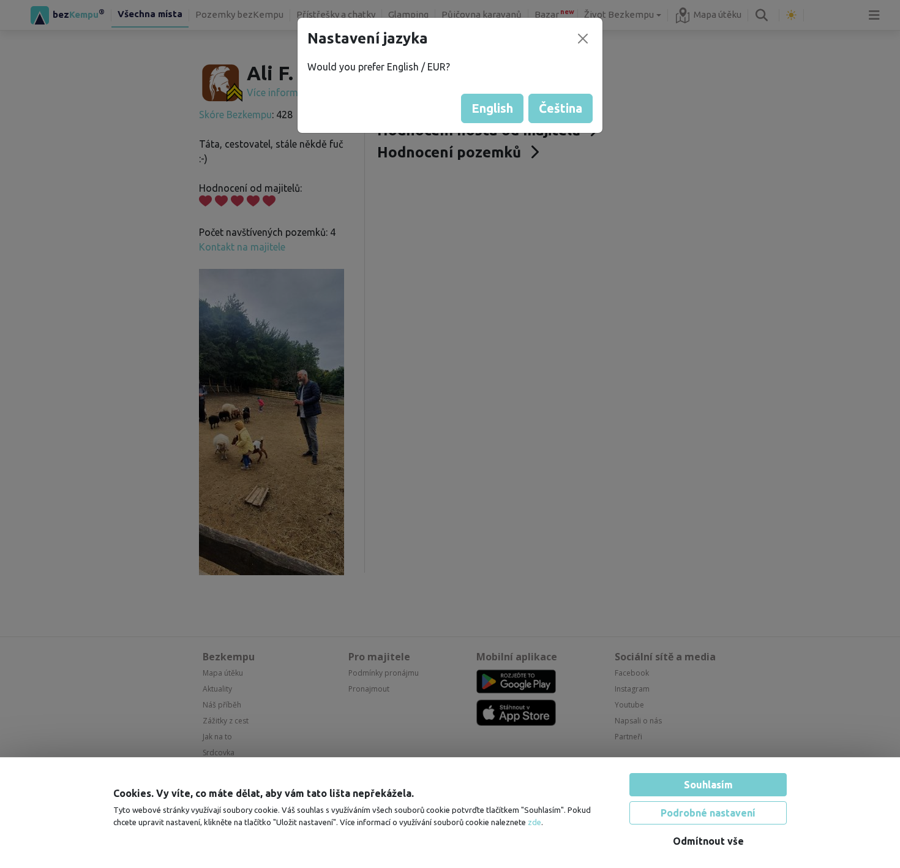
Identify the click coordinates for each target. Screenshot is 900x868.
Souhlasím (708, 784)
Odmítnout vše (708, 841)
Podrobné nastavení (708, 812)
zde (534, 822)
